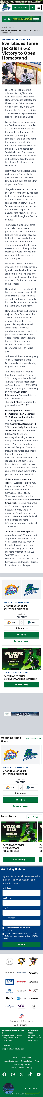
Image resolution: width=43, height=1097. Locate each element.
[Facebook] (4, 1074)
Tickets (23, 634)
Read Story (23, 684)
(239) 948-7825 (7, 1045)
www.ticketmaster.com (18, 499)
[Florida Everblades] (6, 7)
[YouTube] (38, 1074)
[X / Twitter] (21, 1074)
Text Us (34, 1092)
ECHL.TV (24, 405)
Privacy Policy (26, 1061)
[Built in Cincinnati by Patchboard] (21, 1086)
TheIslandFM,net (13, 401)
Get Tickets (22, 7)
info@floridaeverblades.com (13, 1049)
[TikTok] (30, 1074)
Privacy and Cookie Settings (21, 1068)
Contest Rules (26, 1057)
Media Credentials (11, 1061)
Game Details (23, 641)
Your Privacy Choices (21, 1064)
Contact (15, 1057)
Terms (37, 1061)
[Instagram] (13, 1074)
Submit (21, 944)
